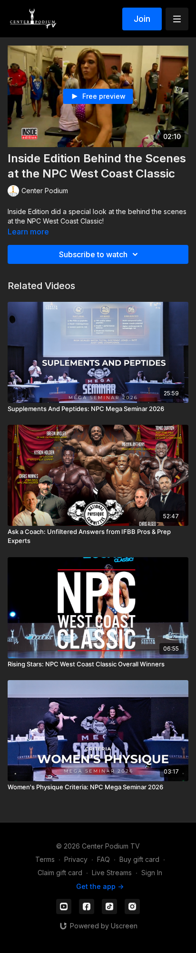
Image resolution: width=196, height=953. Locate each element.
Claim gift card (60, 873)
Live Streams (112, 873)
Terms (45, 859)
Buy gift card (139, 859)
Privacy (76, 859)
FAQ (103, 859)
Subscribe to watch (93, 254)
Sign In (151, 873)
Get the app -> (100, 886)
